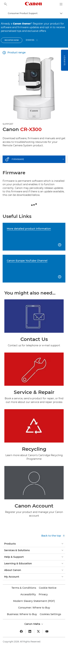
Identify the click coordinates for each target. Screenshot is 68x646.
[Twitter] (38, 631)
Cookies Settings (50, 614)
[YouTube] (47, 631)
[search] (5, 4)
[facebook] (21, 631)
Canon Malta (32, 623)
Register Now (12, 40)
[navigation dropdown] (61, 4)
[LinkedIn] (29, 631)
